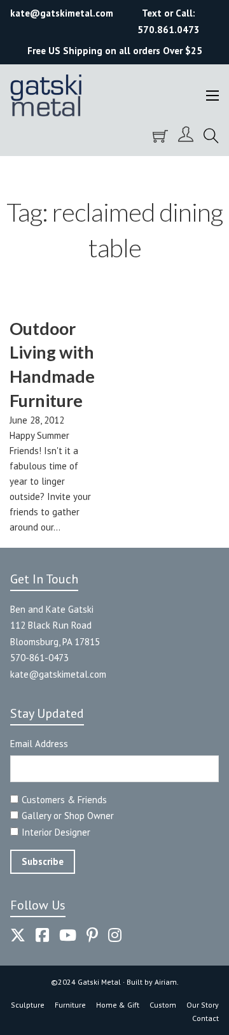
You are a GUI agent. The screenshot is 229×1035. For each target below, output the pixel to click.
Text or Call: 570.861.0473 (168, 21)
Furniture (70, 1005)
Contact (205, 1018)
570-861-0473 (39, 658)
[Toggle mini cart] (160, 136)
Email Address (39, 744)
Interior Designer (56, 832)
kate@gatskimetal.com (58, 674)
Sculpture (28, 1005)
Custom (162, 1005)
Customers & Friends (64, 800)
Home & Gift (117, 1005)
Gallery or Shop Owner (68, 816)
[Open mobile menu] (212, 95)
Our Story (202, 1005)
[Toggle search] (211, 136)
